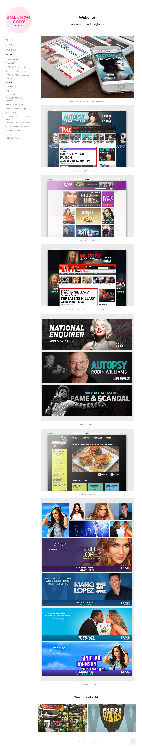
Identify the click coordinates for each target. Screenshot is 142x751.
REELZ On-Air (12, 134)
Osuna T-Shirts (12, 63)
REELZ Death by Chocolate (17, 126)
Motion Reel (11, 86)
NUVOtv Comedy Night (16, 108)
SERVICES (10, 45)
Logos (8, 90)
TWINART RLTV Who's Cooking (15, 99)
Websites (9, 82)
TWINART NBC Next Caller (18, 122)
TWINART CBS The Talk (16, 67)
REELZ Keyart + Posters (15, 104)
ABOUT (9, 40)
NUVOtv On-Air (13, 138)
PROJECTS (11, 54)
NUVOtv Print (11, 78)
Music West (11, 112)
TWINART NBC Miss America (18, 75)
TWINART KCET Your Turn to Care (18, 117)
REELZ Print (10, 94)
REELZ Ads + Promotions (16, 71)
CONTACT (11, 49)
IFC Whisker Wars (13, 130)
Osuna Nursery (12, 59)
